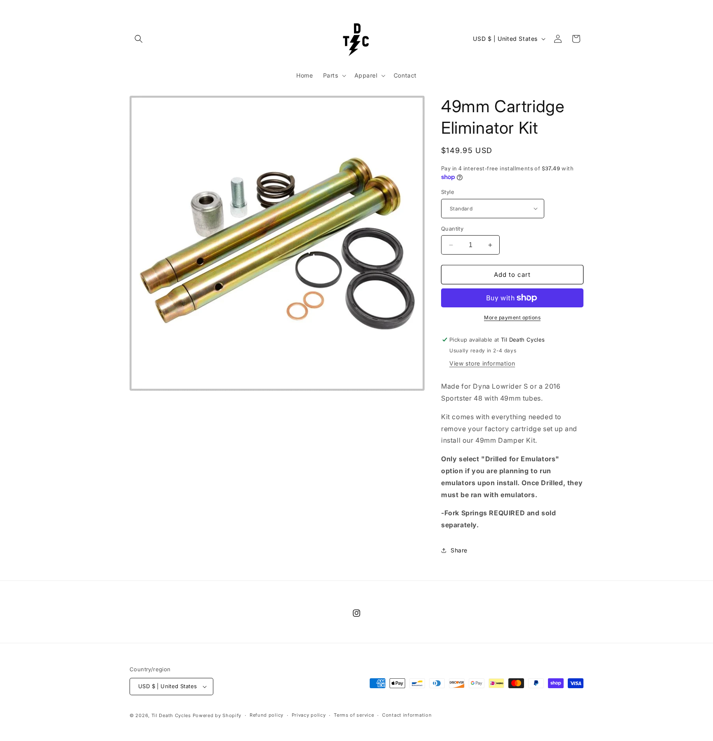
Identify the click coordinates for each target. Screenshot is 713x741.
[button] (139, 39)
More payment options (512, 317)
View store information (482, 363)
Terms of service (354, 715)
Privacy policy (309, 715)
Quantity (452, 228)
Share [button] (459, 550)
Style (447, 192)
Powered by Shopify (217, 715)
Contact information (407, 715)
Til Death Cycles (172, 715)
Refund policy (266, 715)
